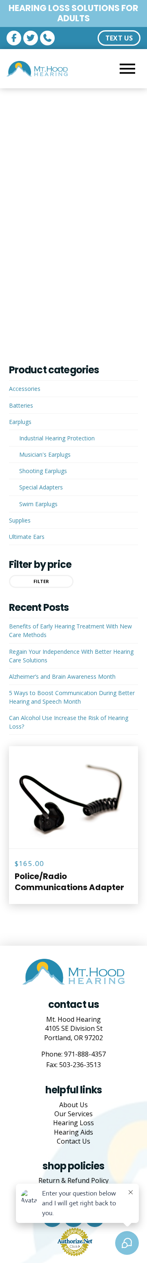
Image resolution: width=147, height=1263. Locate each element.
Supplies (20, 520)
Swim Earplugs (38, 504)
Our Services (73, 1113)
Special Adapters (41, 487)
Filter (41, 581)
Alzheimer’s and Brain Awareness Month (62, 676)
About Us (73, 1104)
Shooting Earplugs (43, 471)
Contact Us (73, 1141)
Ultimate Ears (27, 537)
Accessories (24, 389)
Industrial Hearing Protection (57, 438)
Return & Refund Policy (73, 1180)
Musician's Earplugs (45, 454)
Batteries (21, 405)
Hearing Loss (73, 1122)
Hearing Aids (73, 1132)
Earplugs (20, 422)
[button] (127, 69)
